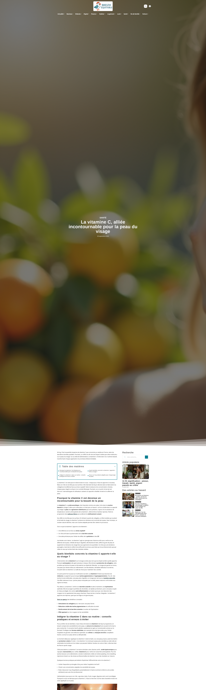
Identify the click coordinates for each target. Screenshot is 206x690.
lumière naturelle (109, 578)
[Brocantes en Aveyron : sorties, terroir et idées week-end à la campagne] (128, 496)
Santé (103, 218)
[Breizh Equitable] (103, 6)
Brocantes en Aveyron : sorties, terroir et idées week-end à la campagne (142, 497)
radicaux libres (72, 514)
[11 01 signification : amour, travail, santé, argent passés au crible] (135, 471)
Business (138, 510)
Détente (138, 493)
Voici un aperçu (62, 599)
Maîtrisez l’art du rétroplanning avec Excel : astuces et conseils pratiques (141, 514)
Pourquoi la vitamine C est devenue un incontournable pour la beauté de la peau (71, 471)
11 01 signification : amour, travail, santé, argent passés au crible (135, 483)
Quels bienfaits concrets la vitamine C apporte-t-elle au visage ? (102, 471)
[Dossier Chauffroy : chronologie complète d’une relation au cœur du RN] (128, 504)
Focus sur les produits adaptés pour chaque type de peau (102, 475)
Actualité (138, 501)
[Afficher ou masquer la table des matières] (99, 467)
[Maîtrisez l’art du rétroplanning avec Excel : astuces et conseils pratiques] (128, 513)
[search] (145, 6)
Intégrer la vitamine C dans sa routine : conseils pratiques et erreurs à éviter (72, 475)
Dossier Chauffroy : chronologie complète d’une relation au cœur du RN (141, 506)
